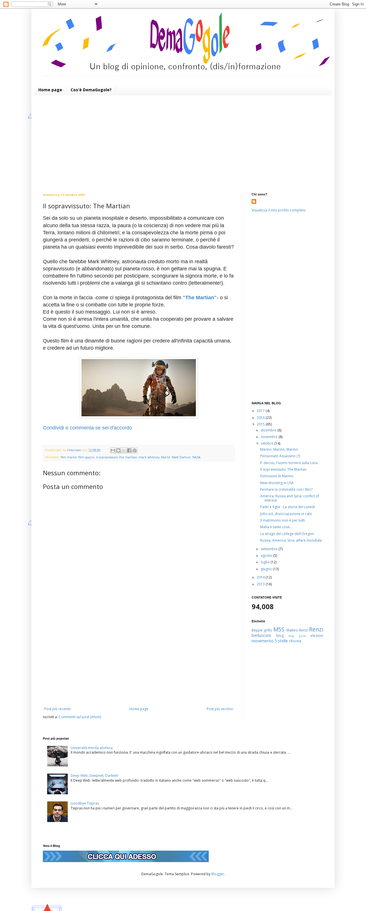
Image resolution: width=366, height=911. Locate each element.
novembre (270, 436)
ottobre (267, 443)
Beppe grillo (262, 630)
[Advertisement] (183, 144)
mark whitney (149, 457)
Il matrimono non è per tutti (282, 520)
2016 (261, 417)
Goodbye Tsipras (85, 803)
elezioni (317, 635)
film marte (69, 457)
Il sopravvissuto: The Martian (283, 469)
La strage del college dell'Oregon (287, 533)
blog (280, 635)
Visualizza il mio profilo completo (279, 210)
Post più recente (57, 708)
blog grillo (297, 636)
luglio (265, 562)
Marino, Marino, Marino (279, 449)
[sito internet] (126, 860)
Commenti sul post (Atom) (80, 716)
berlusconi (261, 635)
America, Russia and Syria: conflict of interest (289, 498)
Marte (165, 457)
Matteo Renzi (297, 630)
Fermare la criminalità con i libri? (286, 489)
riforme (295, 641)
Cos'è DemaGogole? (91, 89)
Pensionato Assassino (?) (280, 455)
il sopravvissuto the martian (116, 457)
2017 (261, 410)
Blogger (217, 874)
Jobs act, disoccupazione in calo (286, 513)
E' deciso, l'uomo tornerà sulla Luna (289, 462)
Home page (50, 89)
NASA (196, 457)
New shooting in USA (277, 482)
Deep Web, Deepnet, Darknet (94, 775)
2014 (261, 577)
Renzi (316, 629)
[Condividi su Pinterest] (135, 450)
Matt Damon (181, 457)
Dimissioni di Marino (276, 476)
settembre (270, 548)
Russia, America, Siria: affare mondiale (291, 540)
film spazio (86, 457)
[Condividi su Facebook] (129, 450)
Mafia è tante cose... (276, 526)
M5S (279, 629)
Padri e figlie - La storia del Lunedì (287, 506)
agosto (267, 555)
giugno (267, 569)
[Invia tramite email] (113, 450)
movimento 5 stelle (270, 640)
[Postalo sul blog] (118, 450)
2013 (261, 584)
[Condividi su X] (124, 450)
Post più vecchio (220, 708)
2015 (261, 424)
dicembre (269, 430)
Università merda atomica (92, 747)
